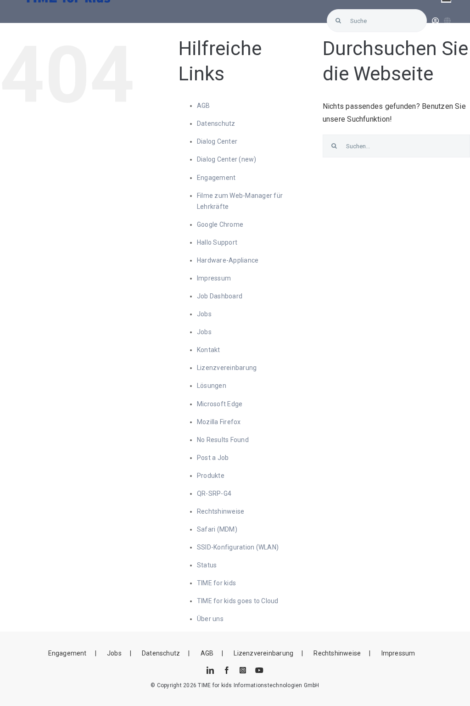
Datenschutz (216, 123)
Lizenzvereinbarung (227, 367)
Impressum (214, 278)
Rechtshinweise (220, 511)
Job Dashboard (219, 296)
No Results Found (223, 439)
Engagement (216, 177)
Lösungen (211, 385)
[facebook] (226, 670)
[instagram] (243, 670)
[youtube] (259, 670)
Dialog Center (217, 141)
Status (207, 565)
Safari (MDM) (217, 529)
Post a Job (213, 457)
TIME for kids (216, 583)
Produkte (210, 475)
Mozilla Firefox (219, 422)
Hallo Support (217, 242)
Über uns (210, 618)
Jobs (204, 314)
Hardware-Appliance (227, 260)
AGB (203, 105)
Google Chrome (220, 224)
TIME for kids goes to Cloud (237, 601)
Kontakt (208, 349)
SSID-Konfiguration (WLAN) (238, 547)
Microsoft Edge (219, 404)
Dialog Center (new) (227, 159)
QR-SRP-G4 (214, 493)
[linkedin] (210, 670)
